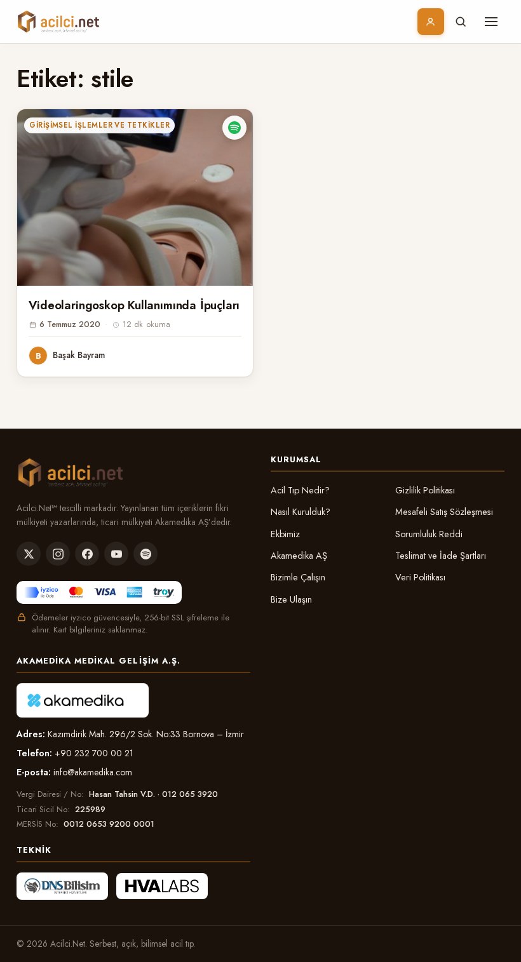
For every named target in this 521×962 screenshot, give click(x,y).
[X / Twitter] (29, 554)
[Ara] (460, 21)
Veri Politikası (420, 577)
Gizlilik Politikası (425, 490)
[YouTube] (116, 554)
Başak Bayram (79, 355)
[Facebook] (87, 554)
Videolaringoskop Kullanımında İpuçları (134, 305)
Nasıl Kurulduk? (300, 511)
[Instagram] (58, 554)
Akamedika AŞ (299, 555)
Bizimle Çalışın (298, 577)
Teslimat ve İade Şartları (440, 555)
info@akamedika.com (92, 772)
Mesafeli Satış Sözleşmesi (444, 511)
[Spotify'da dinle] (234, 128)
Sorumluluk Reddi (429, 534)
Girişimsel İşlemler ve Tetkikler (99, 125)
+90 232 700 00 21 (94, 753)
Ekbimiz (285, 534)
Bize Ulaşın (291, 599)
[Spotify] (145, 554)
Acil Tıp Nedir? (300, 490)
